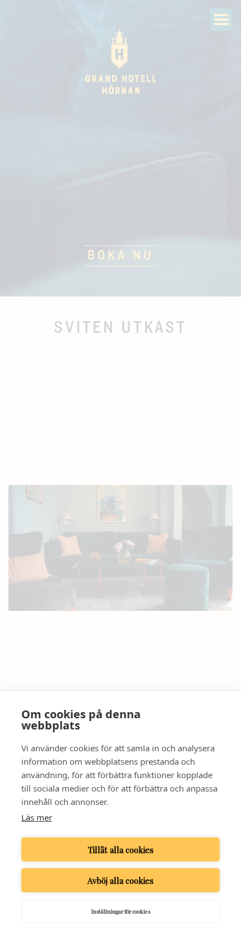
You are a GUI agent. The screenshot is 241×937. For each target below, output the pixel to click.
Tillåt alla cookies (121, 849)
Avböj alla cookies (120, 880)
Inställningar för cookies (120, 911)
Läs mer (36, 817)
